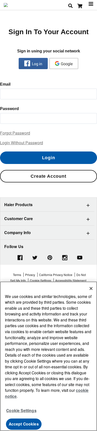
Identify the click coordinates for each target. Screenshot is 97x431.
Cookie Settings (21, 410)
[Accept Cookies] (91, 288)
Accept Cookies (24, 424)
